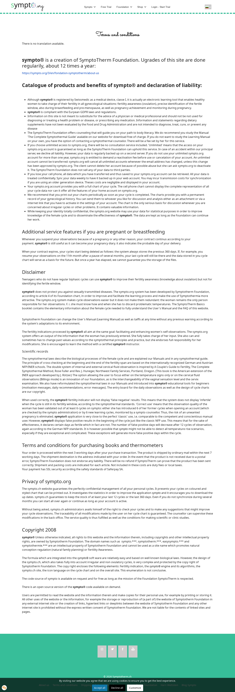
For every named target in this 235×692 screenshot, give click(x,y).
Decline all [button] (117, 687)
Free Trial (106, 7)
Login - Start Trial (160, 7)
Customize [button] (135, 687)
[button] (4, 687)
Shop (140, 7)
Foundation (122, 7)
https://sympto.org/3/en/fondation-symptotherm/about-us (60, 73)
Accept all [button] (99, 687)
